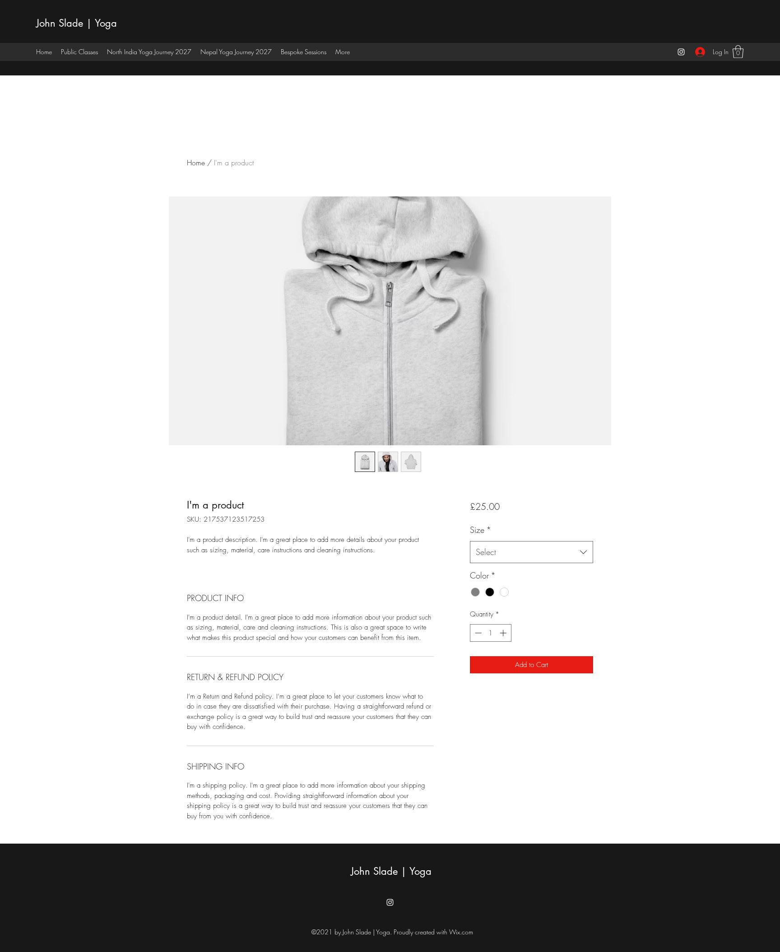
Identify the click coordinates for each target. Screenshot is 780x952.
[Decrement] (477, 633)
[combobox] (531, 552)
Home (196, 163)
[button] (738, 51)
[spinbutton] (490, 633)
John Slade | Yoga (76, 23)
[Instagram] (681, 51)
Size (480, 529)
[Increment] (504, 633)
